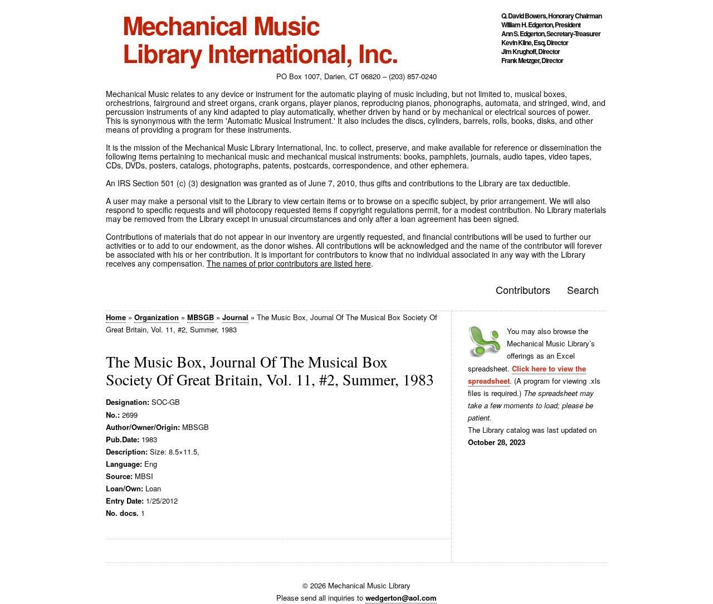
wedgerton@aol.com (401, 597)
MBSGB (200, 317)
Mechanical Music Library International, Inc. (260, 39)
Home (116, 317)
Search (583, 289)
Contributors (523, 289)
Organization (156, 317)
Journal (235, 317)
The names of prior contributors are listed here (289, 263)
